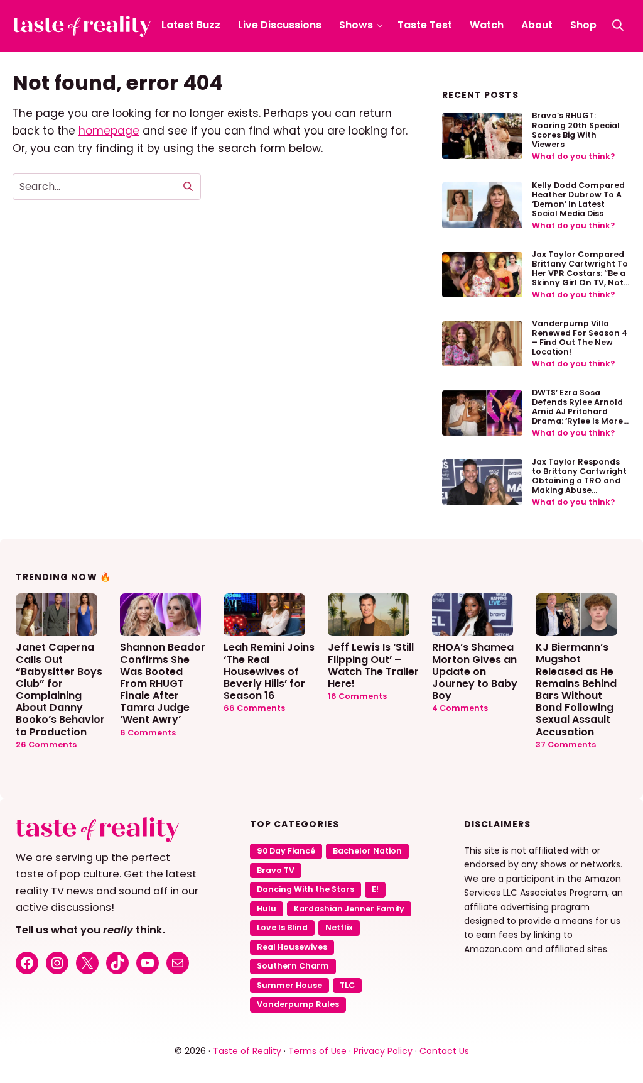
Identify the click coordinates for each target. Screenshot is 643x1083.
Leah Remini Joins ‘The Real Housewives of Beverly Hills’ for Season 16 (269, 670)
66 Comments (254, 708)
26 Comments (46, 744)
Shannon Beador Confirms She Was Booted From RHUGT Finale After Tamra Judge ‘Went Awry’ (162, 682)
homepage (108, 130)
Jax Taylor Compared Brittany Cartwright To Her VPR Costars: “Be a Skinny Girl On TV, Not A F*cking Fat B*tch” (580, 273)
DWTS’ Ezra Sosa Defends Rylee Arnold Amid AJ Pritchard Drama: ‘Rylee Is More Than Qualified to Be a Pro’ (578, 416)
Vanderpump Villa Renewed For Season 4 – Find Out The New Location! (579, 337)
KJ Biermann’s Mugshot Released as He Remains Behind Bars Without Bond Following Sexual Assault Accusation (576, 689)
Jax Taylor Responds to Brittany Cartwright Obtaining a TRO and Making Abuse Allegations (579, 480)
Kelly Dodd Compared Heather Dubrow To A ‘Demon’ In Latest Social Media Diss (578, 199)
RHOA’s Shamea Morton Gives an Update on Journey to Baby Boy (474, 670)
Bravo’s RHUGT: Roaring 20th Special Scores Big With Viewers (576, 129)
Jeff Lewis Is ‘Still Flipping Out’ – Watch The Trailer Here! (373, 665)
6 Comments (148, 732)
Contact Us (444, 1051)
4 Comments (460, 708)
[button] (617, 25)
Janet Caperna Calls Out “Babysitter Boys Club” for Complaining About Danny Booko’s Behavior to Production (60, 689)
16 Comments (357, 696)
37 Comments (566, 744)
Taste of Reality (247, 1051)
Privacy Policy (383, 1051)
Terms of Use (317, 1051)
